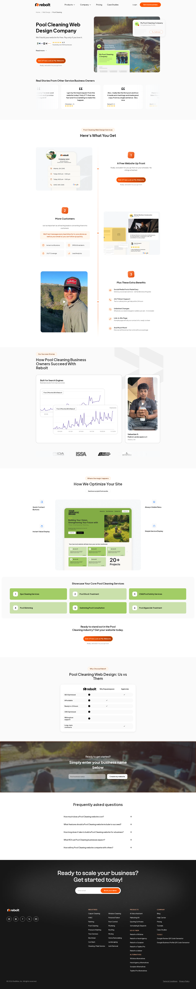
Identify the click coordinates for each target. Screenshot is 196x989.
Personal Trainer (114, 917)
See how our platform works (98, 491)
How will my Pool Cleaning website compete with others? (88, 847)
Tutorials (160, 926)
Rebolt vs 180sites (136, 934)
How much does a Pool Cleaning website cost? (84, 816)
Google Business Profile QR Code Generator (173, 942)
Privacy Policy (184, 981)
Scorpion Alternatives (137, 967)
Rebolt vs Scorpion (137, 942)
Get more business (150, 5)
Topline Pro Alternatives (138, 971)
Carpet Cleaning (94, 913)
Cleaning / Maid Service (96, 946)
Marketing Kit (135, 917)
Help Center (161, 917)
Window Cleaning (114, 913)
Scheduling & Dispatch (138, 926)
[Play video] (64, 301)
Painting (91, 922)
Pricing (99, 4)
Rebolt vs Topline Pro (137, 946)
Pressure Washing (94, 930)
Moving (111, 934)
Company (84, 4)
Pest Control (113, 922)
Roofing (111, 930)
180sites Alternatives (137, 958)
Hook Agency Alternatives (139, 962)
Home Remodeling (115, 938)
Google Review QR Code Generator (170, 938)
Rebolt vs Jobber (136, 951)
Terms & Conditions (170, 981)
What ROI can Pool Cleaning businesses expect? (84, 840)
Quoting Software (136, 922)
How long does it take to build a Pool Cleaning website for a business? (94, 832)
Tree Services (93, 934)
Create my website (117, 776)
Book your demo (110, 890)
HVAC (90, 917)
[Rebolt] (42, 5)
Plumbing (111, 926)
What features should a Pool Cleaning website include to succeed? (92, 824)
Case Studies (113, 4)
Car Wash (91, 942)
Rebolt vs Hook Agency (138, 938)
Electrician (92, 938)
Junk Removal (113, 946)
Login (135, 5)
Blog (158, 913)
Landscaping (113, 942)
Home (38, 12)
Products (69, 4)
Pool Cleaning (93, 926)
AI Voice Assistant (136, 913)
